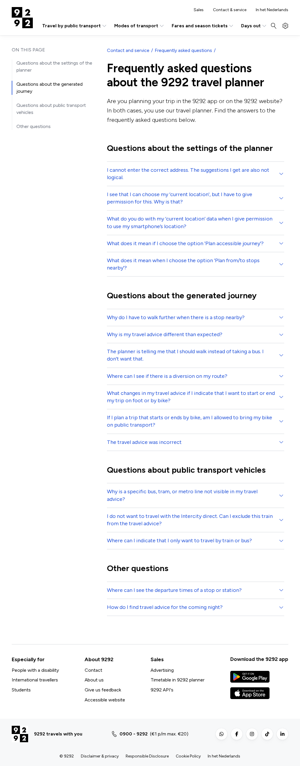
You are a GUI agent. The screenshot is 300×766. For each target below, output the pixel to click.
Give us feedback (103, 690)
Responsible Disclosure (147, 756)
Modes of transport (136, 25)
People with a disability (35, 670)
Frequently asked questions (183, 50)
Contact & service (229, 10)
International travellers (35, 680)
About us (94, 680)
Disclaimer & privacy (100, 756)
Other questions (33, 126)
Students (21, 690)
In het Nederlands (272, 10)
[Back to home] (22, 17)
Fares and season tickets (200, 25)
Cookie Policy (188, 756)
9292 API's (162, 690)
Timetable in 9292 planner (177, 680)
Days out (251, 25)
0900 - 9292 (134, 734)
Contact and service (128, 50)
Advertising (162, 670)
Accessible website (105, 700)
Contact (93, 670)
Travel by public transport (71, 25)
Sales (199, 10)
